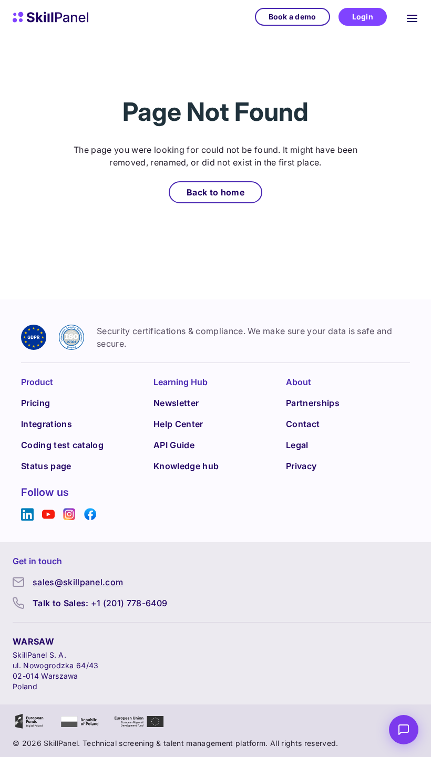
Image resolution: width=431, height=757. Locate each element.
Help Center (178, 424)
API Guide (173, 445)
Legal (297, 445)
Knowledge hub (186, 466)
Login (362, 16)
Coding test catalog (62, 445)
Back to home (215, 192)
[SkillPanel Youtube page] (48, 514)
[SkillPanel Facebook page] (90, 514)
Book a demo (292, 16)
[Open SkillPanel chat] (403, 729)
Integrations (46, 424)
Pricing (35, 403)
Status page (46, 466)
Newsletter (176, 403)
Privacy (301, 466)
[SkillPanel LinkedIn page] (27, 514)
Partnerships (313, 403)
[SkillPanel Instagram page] (69, 514)
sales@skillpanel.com (78, 582)
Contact (303, 424)
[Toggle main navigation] (412, 16)
